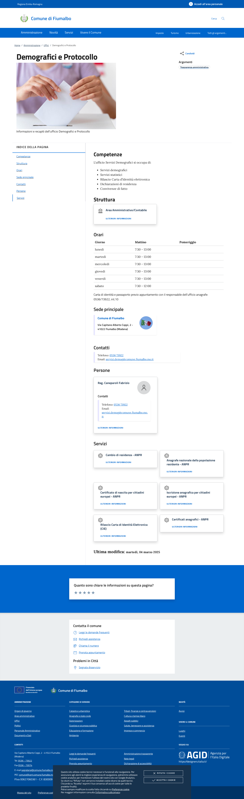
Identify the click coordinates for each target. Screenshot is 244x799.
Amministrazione (32, 45)
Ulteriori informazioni (118, 218)
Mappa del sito (24, 793)
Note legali (129, 758)
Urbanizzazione (193, 33)
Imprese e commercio (134, 730)
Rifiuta (166, 773)
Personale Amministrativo (27, 730)
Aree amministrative (24, 716)
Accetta (166, 780)
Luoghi (182, 731)
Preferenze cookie (120, 789)
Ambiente (74, 735)
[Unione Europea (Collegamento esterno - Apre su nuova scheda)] (29, 690)
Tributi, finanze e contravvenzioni (140, 711)
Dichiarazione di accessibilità (138, 763)
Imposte (160, 33)
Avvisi (182, 711)
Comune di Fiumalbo (111, 318)
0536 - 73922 (25, 760)
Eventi (182, 736)
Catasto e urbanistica (79, 711)
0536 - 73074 (25, 765)
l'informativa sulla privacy (107, 792)
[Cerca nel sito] (223, 18)
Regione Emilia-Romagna (29, 4)
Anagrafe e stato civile (80, 716)
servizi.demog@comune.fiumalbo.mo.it (130, 359)
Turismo (175, 33)
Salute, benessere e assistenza (139, 725)
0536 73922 (116, 355)
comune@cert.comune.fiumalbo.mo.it (37, 775)
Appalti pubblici (131, 721)
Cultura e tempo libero (134, 716)
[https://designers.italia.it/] (204, 755)
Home (17, 45)
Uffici (46, 45)
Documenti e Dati (22, 735)
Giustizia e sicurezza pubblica (83, 725)
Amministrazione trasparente (138, 754)
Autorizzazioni (76, 721)
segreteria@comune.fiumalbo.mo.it (38, 770)
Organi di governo (23, 711)
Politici (17, 725)
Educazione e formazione (81, 730)
